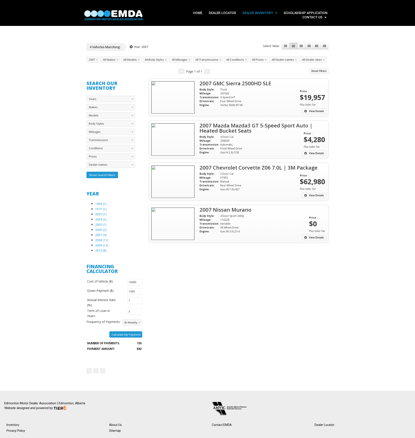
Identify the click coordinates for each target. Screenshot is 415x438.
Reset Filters (319, 71)
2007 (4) (101, 235)
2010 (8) (101, 250)
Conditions (96, 148)
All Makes (109, 60)
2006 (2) (101, 230)
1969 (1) (101, 204)
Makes (93, 107)
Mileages (95, 132)
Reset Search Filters (102, 175)
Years (92, 99)
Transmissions (98, 140)
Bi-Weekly (130, 322)
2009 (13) (101, 245)
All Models (130, 60)
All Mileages (179, 60)
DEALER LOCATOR (222, 13)
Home (197, 13)
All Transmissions (206, 60)
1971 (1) (101, 209)
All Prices (258, 60)
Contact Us (312, 17)
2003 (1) (101, 214)
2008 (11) (101, 240)
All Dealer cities (312, 60)
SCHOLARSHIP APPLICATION (305, 13)
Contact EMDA (222, 425)
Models (94, 115)
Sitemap (115, 430)
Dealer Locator (324, 425)
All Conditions (235, 60)
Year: (140, 47)
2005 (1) (101, 224)
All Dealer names (283, 60)
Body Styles (96, 123)
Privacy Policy (15, 430)
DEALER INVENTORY (258, 13)
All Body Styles (154, 60)
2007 (92, 60)
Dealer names (98, 165)
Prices (93, 156)
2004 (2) (101, 219)
